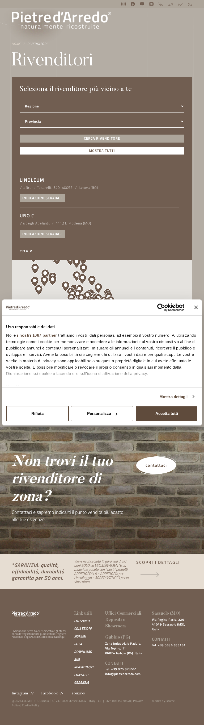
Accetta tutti (166, 413)
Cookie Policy (31, 705)
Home (16, 43)
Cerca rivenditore (102, 138)
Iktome (170, 701)
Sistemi (80, 636)
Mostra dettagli (173, 396)
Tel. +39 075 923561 (121, 669)
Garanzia (81, 682)
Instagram (20, 693)
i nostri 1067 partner (37, 335)
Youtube (78, 693)
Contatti (81, 674)
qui (63, 637)
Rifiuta (37, 413)
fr (180, 4)
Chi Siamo (82, 620)
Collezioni (83, 628)
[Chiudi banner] (196, 307)
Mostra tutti (102, 150)
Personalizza (99, 413)
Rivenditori (37, 43)
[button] (82, 279)
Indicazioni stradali (42, 198)
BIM (77, 659)
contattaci (156, 465)
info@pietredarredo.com (123, 673)
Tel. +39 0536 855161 (169, 645)
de (190, 4)
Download (83, 651)
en (170, 4)
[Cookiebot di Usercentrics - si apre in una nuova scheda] (161, 307)
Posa (78, 644)
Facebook (49, 693)
